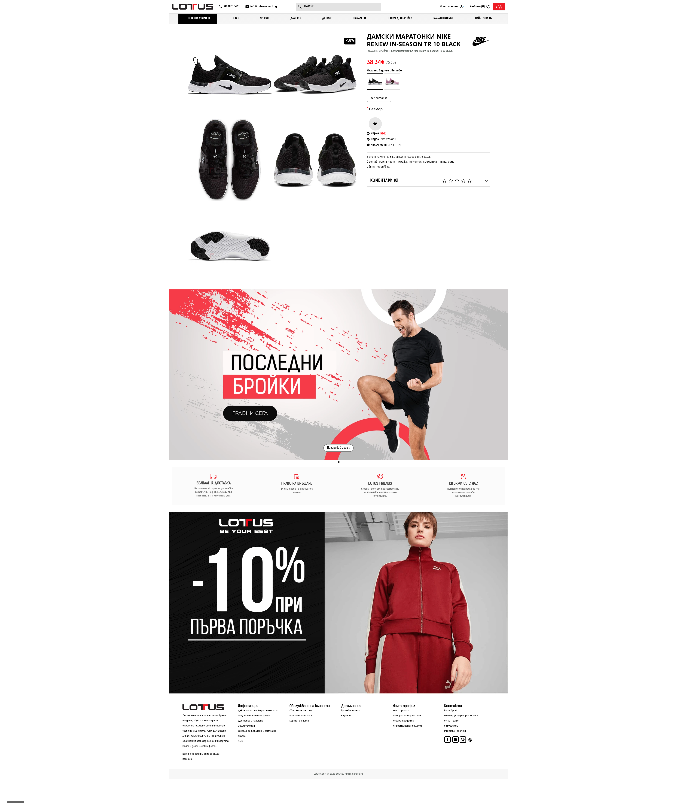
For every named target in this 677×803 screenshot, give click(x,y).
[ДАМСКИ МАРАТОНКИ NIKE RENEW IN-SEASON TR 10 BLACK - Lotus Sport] (230, 74)
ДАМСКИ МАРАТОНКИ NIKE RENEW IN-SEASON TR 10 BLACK (422, 51)
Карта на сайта (299, 721)
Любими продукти (403, 721)
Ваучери (346, 715)
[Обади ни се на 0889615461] (463, 740)
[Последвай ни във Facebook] (447, 740)
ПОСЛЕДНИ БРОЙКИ (377, 51)
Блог (240, 741)
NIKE (383, 133)
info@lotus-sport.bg (455, 731)
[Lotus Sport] (206, 707)
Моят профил (401, 710)
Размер (376, 108)
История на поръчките (407, 715)
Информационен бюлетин (408, 726)
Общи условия (246, 726)
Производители (350, 710)
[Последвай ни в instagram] (455, 740)
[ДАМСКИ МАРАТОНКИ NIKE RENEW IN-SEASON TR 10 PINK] (392, 82)
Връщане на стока (300, 715)
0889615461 (451, 726)
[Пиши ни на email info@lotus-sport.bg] (470, 740)
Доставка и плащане (250, 721)
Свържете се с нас (301, 710)
